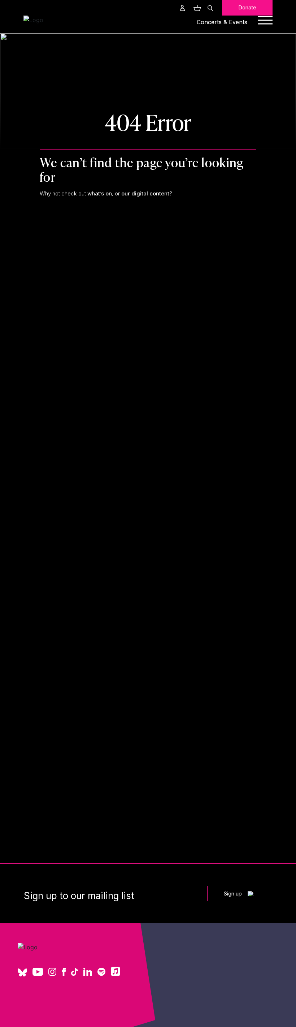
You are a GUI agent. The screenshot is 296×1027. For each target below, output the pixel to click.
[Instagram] (52, 972)
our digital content (145, 193)
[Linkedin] (87, 972)
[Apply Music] (115, 974)
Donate (247, 7)
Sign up (233, 893)
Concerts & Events (222, 22)
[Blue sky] (22, 975)
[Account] (182, 8)
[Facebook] (64, 972)
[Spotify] (101, 972)
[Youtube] (37, 972)
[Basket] (196, 8)
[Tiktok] (74, 972)
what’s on (99, 193)
